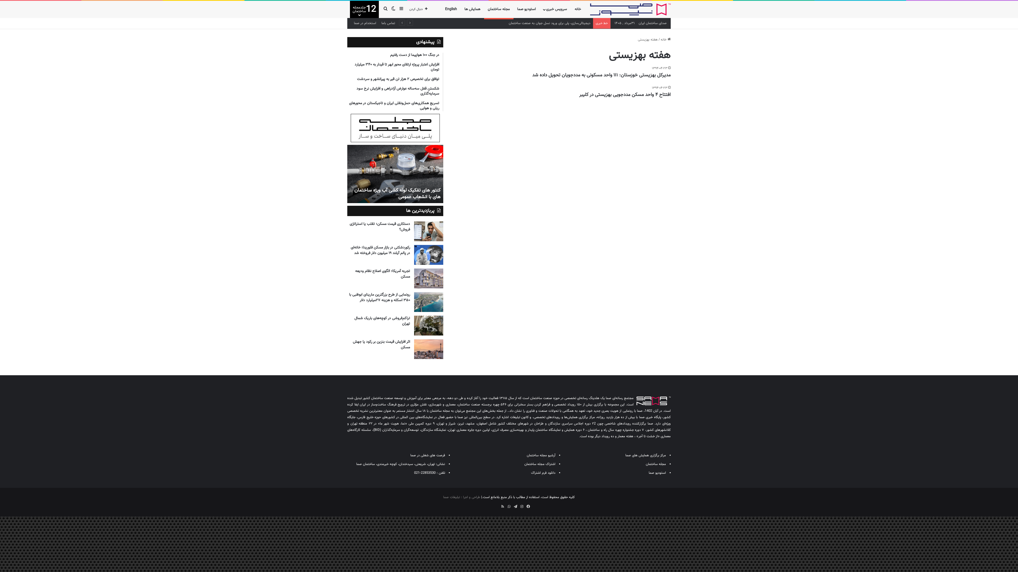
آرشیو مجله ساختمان (541, 455)
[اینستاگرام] (522, 506)
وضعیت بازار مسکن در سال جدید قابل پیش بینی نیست (399, 194)
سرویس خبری (556, 9)
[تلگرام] (515, 506)
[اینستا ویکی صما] (496, 505)
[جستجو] (385, 9)
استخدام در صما (365, 23)
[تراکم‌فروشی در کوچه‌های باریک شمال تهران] (428, 326)
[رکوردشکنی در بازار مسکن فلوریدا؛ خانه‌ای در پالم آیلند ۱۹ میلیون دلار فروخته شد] (428, 255)
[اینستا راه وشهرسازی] (490, 505)
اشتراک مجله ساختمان (539, 464)
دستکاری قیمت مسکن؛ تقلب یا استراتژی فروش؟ (380, 227)
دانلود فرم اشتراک (543, 473)
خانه (578, 9)
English (451, 9)
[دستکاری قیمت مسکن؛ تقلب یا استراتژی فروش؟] (428, 231)
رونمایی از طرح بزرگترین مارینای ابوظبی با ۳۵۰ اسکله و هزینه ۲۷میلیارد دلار (379, 297)
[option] (395, 174)
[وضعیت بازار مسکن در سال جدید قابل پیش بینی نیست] (395, 174)
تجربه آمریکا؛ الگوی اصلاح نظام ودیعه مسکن (382, 274)
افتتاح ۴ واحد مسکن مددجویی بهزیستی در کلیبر (625, 95)
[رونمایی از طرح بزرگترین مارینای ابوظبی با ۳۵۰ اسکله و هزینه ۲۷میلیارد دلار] (428, 302)
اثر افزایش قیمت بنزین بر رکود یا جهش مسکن (381, 344)
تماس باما (388, 23)
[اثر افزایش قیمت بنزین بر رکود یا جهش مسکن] (428, 349)
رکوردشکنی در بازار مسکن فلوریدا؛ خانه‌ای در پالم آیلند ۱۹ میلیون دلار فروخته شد (380, 250)
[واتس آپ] (509, 506)
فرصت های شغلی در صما (427, 455)
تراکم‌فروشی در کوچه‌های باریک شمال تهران (382, 321)
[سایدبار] (401, 9)
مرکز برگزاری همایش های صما (645, 455)
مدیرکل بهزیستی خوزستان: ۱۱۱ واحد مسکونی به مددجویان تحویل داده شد (601, 75)
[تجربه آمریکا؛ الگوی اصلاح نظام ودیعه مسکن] (428, 278)
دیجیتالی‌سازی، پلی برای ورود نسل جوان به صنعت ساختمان (549, 23)
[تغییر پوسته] (393, 9)
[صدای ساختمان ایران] (630, 9)
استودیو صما (526, 9)
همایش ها (472, 9)
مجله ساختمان (499, 9)
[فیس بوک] (528, 506)
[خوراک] (502, 506)
